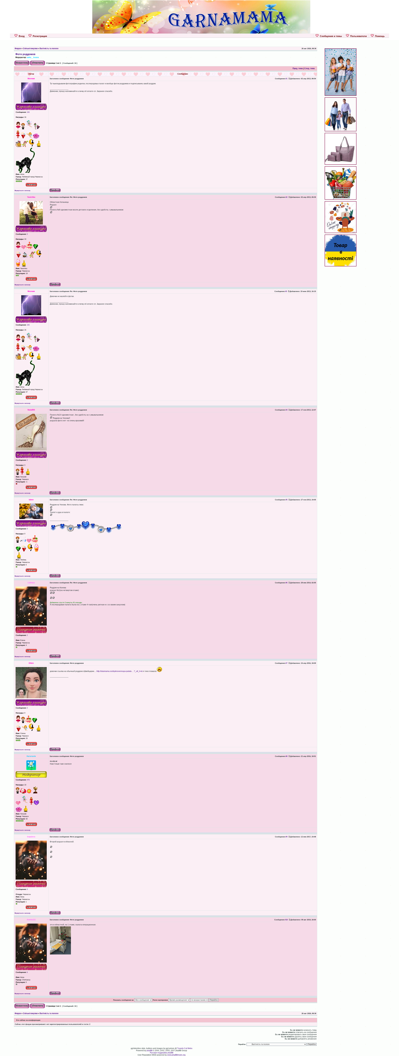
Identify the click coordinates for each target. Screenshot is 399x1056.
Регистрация (39, 36)
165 (28, 112)
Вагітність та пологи (49, 48)
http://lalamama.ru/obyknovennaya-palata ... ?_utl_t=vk (119, 671)
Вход (21, 36)
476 (28, 780)
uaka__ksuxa (33, 57)
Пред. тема (298, 68)
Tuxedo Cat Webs (184, 1048)
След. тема (309, 68)
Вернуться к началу (22, 190)
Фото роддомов (25, 54)
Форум (18, 48)
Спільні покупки (30, 48)
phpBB (149, 1050)
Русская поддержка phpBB (161, 1053)
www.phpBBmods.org (176, 1055)
